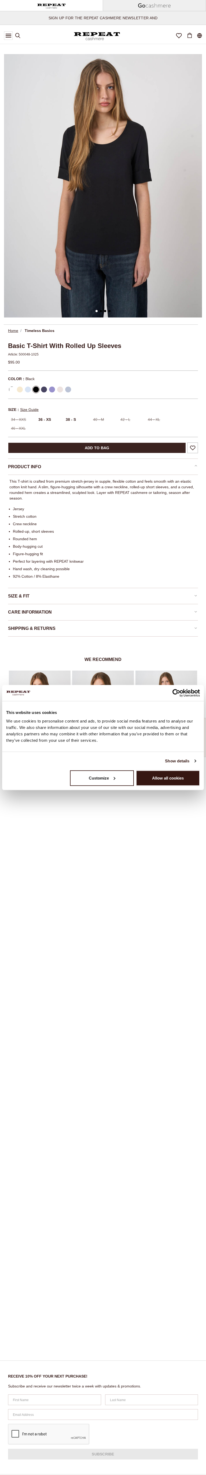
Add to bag (97, 448)
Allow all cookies (168, 778)
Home (13, 330)
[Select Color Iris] (52, 389)
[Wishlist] (179, 35)
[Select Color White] (12, 389)
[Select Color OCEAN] (28, 389)
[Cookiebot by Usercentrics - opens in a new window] (176, 693)
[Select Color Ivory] (20, 389)
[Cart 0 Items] (189, 36)
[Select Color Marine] (44, 389)
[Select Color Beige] (60, 389)
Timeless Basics (39, 330)
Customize (99, 778)
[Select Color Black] (36, 389)
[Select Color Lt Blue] (68, 389)
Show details (177, 761)
